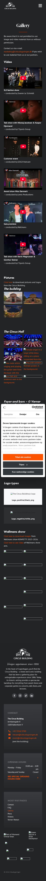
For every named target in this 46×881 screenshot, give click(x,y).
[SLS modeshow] (23, 68)
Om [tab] (37, 414)
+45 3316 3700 (19, 731)
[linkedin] (31, 695)
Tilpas (21, 464)
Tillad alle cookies (23, 457)
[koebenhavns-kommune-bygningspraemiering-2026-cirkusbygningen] (25, 858)
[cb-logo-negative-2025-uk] (10, 3)
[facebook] (14, 695)
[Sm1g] (30, 849)
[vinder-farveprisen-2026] (12, 858)
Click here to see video (14, 542)
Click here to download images (17, 536)
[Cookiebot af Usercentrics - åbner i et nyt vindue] (32, 407)
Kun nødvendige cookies (23, 472)
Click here (8, 282)
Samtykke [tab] (8, 414)
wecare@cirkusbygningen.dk (25, 734)
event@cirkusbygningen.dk (25, 738)
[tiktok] (26, 695)
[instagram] (20, 695)
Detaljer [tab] (23, 414)
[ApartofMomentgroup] (14, 834)
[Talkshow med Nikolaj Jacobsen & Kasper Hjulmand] (23, 101)
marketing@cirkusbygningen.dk (18, 51)
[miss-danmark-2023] (23, 169)
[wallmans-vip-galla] (23, 202)
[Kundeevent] (23, 137)
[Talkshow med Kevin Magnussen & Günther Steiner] (23, 235)
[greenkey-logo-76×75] (33, 832)
